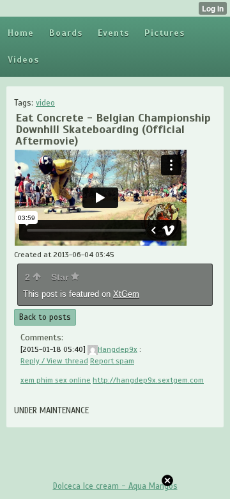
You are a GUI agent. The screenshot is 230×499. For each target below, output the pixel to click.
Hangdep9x (117, 349)
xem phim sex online (55, 380)
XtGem (126, 294)
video (45, 103)
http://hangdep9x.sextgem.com (148, 380)
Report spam (112, 360)
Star (61, 277)
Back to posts (45, 317)
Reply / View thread (54, 360)
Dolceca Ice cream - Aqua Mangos (115, 486)
